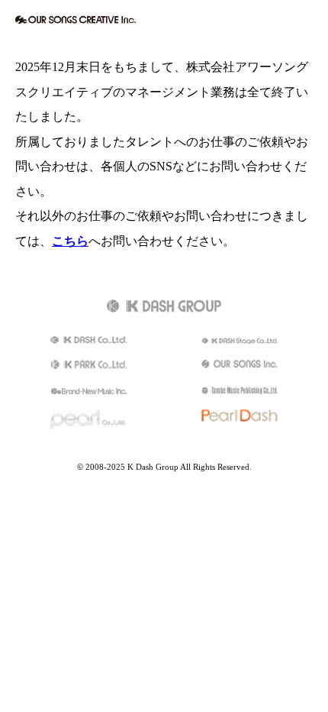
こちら (70, 241)
